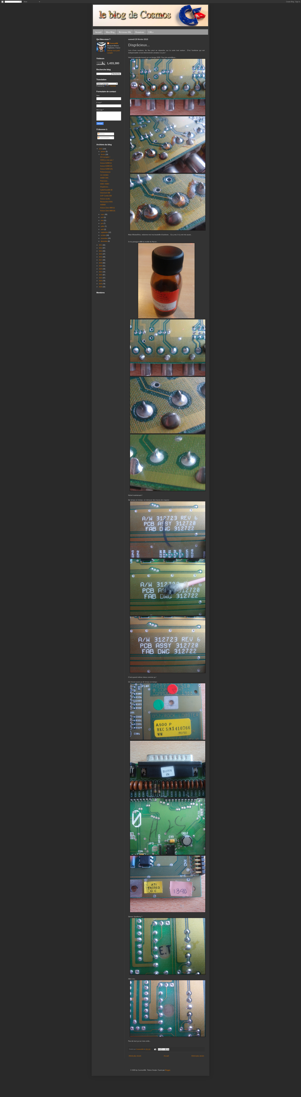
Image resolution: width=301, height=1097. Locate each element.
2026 (101, 287)
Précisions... (104, 181)
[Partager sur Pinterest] (168, 1049)
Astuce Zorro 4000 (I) (107, 208)
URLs (150, 32)
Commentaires (104, 138)
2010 (101, 149)
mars (103, 214)
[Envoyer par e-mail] (159, 1049)
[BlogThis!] (161, 1049)
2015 (101, 254)
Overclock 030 (105, 193)
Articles (102, 134)
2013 (101, 251)
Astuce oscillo (105, 199)
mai (102, 220)
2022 (101, 275)
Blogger (167, 1070)
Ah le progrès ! (105, 157)
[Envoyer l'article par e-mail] (155, 1049)
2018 (101, 263)
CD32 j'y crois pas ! (106, 160)
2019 (101, 266)
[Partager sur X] (163, 1049)
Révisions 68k (125, 32)
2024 (101, 281)
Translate (113, 86)
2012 (101, 248)
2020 (101, 269)
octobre (103, 235)
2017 (101, 260)
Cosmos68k (114, 43)
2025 (101, 284)
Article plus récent (135, 1056)
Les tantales (104, 175)
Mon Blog (110, 32)
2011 (101, 245)
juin (102, 223)
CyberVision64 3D (106, 190)
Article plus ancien (197, 1056)
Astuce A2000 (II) (106, 166)
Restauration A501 (106, 202)
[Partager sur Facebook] (166, 1049)
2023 (101, 278)
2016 (101, 257)
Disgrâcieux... (105, 187)
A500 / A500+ (104, 184)
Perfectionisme (105, 172)
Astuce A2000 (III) (106, 169)
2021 (101, 272)
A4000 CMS (104, 178)
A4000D (103, 205)
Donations (139, 32)
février (103, 154)
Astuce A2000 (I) (106, 163)
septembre (104, 232)
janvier (103, 151)
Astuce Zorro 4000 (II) (107, 211)
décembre (104, 241)
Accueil (98, 32)
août (102, 229)
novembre (104, 238)
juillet (103, 226)
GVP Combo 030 (106, 196)
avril (102, 217)
